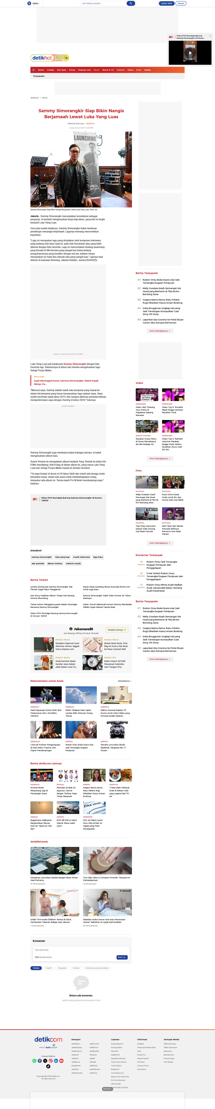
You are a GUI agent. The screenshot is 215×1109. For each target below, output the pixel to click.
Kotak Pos (141, 1055)
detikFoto (94, 1066)
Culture (121, 70)
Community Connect (119, 1087)
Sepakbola (76, 1066)
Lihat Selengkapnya (158, 331)
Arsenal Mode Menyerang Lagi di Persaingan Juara (39, 790)
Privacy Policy (143, 1066)
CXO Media (168, 1062)
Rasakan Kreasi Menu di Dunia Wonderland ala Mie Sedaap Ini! (146, 441)
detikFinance (77, 1051)
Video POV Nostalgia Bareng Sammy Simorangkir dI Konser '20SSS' (190, 38)
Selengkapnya (124, 681)
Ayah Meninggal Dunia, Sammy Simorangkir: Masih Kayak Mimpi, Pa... (66, 382)
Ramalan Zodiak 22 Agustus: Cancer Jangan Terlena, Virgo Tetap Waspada (67, 791)
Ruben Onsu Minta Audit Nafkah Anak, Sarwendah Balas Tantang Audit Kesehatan (164, 588)
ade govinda (38, 563)
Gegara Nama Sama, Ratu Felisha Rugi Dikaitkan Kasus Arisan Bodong (94, 791)
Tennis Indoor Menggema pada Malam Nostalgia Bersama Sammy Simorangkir (53, 605)
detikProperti (77, 1073)
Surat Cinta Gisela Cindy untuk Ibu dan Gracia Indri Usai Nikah (172, 497)
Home (41, 70)
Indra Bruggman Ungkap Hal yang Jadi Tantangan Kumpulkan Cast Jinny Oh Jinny (161, 311)
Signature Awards (118, 1058)
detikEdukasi (77, 1047)
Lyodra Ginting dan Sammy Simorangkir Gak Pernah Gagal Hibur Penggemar (51, 588)
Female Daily (169, 1058)
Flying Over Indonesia (120, 1077)
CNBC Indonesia (170, 1047)
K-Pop (72, 70)
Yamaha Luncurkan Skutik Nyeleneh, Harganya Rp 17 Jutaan (113, 747)
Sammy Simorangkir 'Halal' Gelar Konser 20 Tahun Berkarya (107, 596)
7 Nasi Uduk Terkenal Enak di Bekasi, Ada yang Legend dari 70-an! (119, 791)
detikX (92, 1058)
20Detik (93, 1062)
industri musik (73, 563)
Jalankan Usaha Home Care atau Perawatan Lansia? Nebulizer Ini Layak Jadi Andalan (104, 920)
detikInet (75, 1055)
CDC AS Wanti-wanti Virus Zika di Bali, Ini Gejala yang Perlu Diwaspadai (93, 824)
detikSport (76, 1062)
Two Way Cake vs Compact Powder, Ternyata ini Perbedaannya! (106, 878)
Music (97, 70)
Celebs (50, 70)
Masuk (181, 3)
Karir (139, 1051)
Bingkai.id (115, 1069)
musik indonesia (81, 557)
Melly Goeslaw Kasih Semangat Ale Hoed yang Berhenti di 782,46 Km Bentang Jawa (162, 291)
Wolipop (93, 1055)
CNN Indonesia (170, 1044)
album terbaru (55, 563)
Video (130, 70)
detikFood (94, 1047)
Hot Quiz (61, 70)
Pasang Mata (116, 1047)
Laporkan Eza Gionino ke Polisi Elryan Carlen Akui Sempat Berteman (163, 321)
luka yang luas (62, 557)
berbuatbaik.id (117, 1044)
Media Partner (143, 1058)
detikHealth (94, 1051)
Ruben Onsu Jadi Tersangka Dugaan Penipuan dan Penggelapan (162, 565)
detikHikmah (95, 1069)
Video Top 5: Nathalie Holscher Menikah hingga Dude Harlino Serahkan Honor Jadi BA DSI (172, 444)
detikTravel (94, 1044)
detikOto (75, 1069)
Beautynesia (169, 1055)
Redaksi (140, 1044)
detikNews (76, 1044)
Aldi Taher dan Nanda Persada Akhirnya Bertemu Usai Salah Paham (172, 530)
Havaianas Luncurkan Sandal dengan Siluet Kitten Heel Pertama (54, 878)
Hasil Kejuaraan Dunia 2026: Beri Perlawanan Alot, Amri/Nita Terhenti (45, 713)
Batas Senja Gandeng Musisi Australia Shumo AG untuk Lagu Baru (106, 588)
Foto (138, 70)
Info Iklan (141, 1062)
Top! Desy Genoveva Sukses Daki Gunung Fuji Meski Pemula (145, 528)
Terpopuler (39, 76)
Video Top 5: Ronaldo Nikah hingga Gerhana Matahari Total (172, 410)
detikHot (34, 98)
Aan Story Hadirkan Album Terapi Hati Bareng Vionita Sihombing (52, 596)
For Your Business (118, 1080)
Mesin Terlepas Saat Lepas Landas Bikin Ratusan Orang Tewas (79, 713)
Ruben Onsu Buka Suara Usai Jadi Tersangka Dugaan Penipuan (79, 747)
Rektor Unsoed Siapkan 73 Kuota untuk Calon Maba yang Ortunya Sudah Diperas (115, 713)
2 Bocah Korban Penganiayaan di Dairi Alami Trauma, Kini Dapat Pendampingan (45, 747)
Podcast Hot (84, 70)
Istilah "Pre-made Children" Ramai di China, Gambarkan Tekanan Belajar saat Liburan (51, 920)
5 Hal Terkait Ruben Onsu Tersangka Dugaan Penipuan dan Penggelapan (165, 576)
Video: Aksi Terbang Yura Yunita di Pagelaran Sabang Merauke (145, 411)
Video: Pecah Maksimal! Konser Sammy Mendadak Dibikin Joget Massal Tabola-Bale (107, 605)
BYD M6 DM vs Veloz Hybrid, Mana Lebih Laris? (67, 823)
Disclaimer (141, 1069)
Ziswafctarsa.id (117, 1073)
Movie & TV (108, 70)
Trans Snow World (118, 1062)
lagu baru (98, 557)
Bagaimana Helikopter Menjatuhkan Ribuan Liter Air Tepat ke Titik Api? (41, 824)
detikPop (93, 1073)
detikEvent (115, 1055)
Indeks (147, 70)
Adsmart (114, 1051)
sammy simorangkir (42, 557)
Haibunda (168, 1051)
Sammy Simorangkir (75, 364)
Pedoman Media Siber (146, 1047)
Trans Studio (116, 1066)
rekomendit (116, 1084)
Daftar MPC (166, 3)
